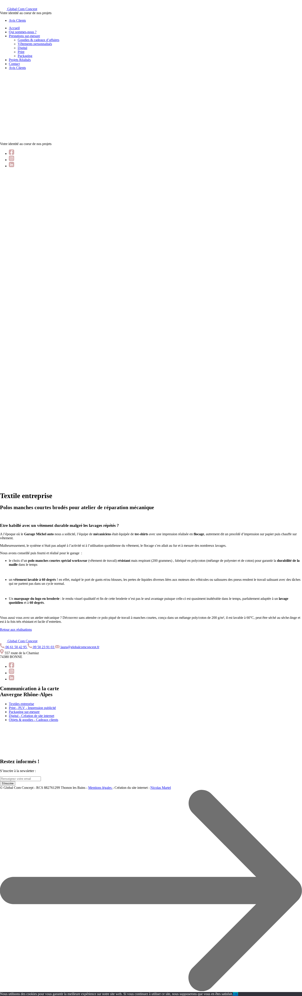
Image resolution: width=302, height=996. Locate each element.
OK (235, 994)
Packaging (25, 56)
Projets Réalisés (20, 60)
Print (21, 52)
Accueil (14, 28)
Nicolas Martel (160, 788)
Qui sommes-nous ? (22, 32)
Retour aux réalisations (16, 629)
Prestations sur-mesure (24, 36)
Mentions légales (100, 788)
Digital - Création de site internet (31, 716)
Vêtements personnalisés (35, 44)
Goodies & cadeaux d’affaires (38, 40)
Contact (14, 64)
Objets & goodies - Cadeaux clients (33, 720)
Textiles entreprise (21, 704)
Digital (22, 48)
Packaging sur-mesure (24, 712)
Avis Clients (17, 20)
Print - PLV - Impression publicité (32, 708)
